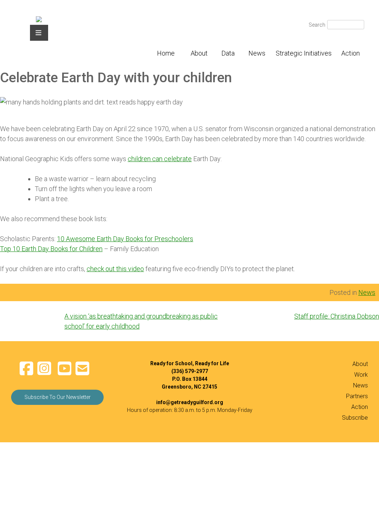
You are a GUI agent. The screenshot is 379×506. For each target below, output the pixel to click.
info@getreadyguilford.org (189, 402)
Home (166, 53)
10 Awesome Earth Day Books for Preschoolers (125, 239)
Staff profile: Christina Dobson (336, 316)
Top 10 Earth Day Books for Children (51, 249)
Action (350, 53)
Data (228, 53)
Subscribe (355, 417)
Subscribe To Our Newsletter (57, 397)
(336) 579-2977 (189, 371)
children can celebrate (160, 159)
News (256, 53)
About (199, 53)
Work (361, 374)
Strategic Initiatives (304, 53)
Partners (357, 396)
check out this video (115, 269)
